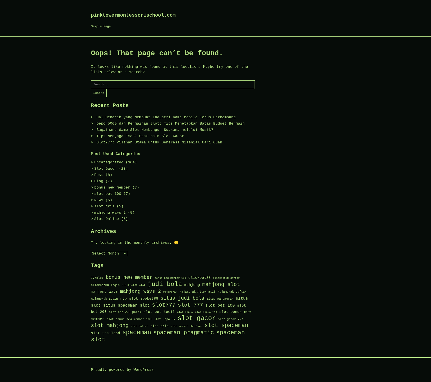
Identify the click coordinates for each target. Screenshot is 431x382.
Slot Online (106, 219)
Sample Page (101, 26)
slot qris (104, 206)
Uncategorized (108, 162)
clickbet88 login (105, 285)
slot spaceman (226, 325)
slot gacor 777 (230, 319)
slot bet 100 (107, 194)
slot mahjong (110, 326)
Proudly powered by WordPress (122, 370)
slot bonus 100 (206, 312)
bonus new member (112, 188)
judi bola (165, 284)
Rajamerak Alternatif (198, 292)
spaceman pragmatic (183, 332)
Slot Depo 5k (164, 319)
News (98, 200)
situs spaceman (120, 305)
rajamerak (170, 292)
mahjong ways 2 (110, 213)
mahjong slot (221, 285)
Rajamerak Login (104, 299)
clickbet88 (199, 278)
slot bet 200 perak (125, 312)
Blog (98, 181)
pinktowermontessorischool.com (133, 15)
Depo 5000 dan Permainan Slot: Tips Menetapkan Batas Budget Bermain (171, 124)
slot (145, 305)
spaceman (136, 332)
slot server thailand (186, 326)
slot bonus (185, 312)
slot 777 (190, 305)
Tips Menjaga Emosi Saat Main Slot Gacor (140, 136)
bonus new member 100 (170, 278)
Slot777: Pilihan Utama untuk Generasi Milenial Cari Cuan (159, 143)
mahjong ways (104, 292)
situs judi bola (182, 298)
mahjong (192, 285)
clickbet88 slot (133, 285)
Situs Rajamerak (220, 299)
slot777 (164, 305)
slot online (139, 326)
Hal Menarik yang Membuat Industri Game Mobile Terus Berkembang (166, 117)
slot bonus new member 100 (129, 319)
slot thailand (105, 333)
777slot (97, 278)
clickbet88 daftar (226, 278)
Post (98, 175)
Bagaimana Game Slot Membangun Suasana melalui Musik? (155, 130)
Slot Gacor (105, 169)
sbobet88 (149, 298)
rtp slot (129, 298)
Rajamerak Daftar (232, 292)
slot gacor (197, 318)
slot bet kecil (159, 312)
